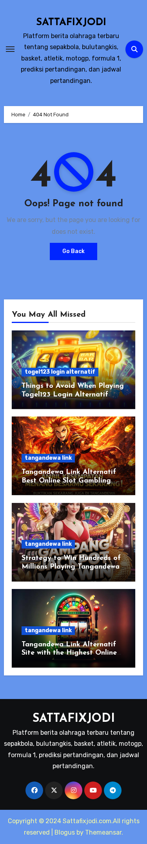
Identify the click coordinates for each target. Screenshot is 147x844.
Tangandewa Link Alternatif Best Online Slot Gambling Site (69, 481)
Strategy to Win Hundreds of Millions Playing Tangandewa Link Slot (71, 567)
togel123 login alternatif (60, 372)
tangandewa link (48, 458)
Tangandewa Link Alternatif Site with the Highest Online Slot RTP (69, 653)
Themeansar (103, 832)
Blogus (64, 832)
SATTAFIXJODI (71, 22)
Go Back (73, 251)
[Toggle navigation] (10, 49)
